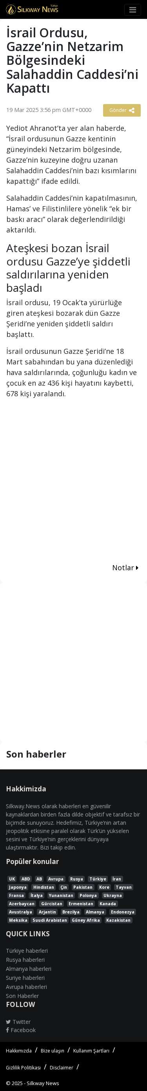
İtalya (37, 895)
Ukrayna (112, 895)
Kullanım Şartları (91, 1050)
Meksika (18, 920)
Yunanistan (61, 895)
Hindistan (43, 887)
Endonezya (122, 912)
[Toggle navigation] (132, 10)
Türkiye (97, 879)
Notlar (124, 567)
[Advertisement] (73, 482)
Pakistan (83, 887)
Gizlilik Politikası (23, 1067)
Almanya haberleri (28, 968)
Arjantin (47, 912)
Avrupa (56, 879)
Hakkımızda (19, 1050)
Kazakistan (118, 920)
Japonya (18, 887)
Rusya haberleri (25, 959)
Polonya (88, 895)
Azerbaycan (21, 903)
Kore (104, 887)
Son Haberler (22, 995)
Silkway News (43, 1083)
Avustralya (20, 912)
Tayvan (124, 887)
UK (12, 879)
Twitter (21, 1021)
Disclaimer (61, 1067)
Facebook (22, 1030)
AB (39, 879)
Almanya (95, 912)
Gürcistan (51, 903)
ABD (26, 879)
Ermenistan (81, 903)
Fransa (16, 895)
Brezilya (71, 912)
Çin (63, 887)
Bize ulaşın (52, 1050)
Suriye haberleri (25, 977)
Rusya (76, 879)
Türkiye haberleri (27, 950)
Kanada (108, 903)
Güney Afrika (86, 920)
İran (117, 879)
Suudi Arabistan (50, 920)
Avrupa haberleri (26, 986)
